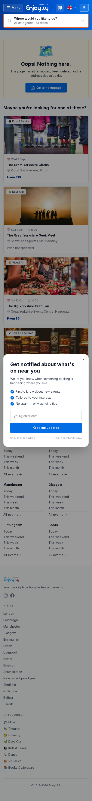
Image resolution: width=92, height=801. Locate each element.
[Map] (60, 8)
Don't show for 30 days (68, 437)
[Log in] (84, 8)
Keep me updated (46, 427)
